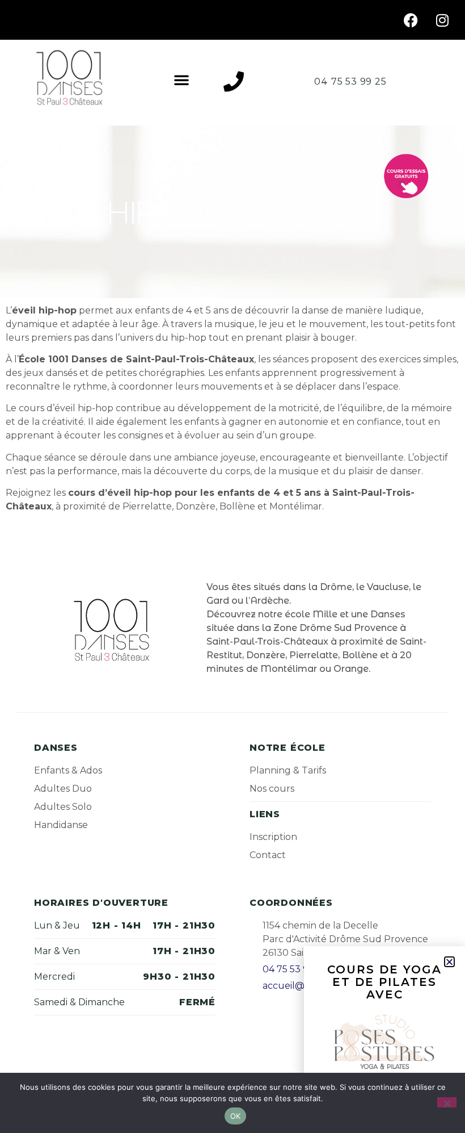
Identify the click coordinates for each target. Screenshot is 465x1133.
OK (235, 1116)
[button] (181, 79)
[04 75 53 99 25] (233, 82)
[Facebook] (411, 20)
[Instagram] (442, 20)
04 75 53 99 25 (350, 81)
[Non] (446, 1102)
